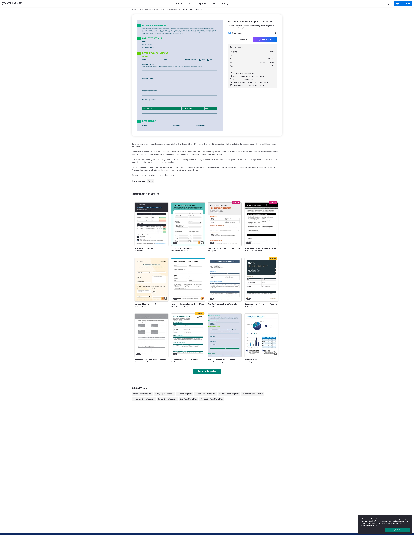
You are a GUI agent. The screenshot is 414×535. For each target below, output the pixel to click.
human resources (174, 9)
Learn (214, 3)
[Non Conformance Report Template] (225, 279)
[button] (240, 39)
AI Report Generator (145, 9)
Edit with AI (266, 39)
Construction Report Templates (212, 399)
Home (134, 9)
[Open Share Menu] (274, 33)
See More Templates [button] (207, 371)
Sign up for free (403, 3)
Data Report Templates (188, 399)
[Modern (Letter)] (261, 335)
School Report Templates (167, 399)
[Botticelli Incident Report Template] (225, 335)
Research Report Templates (206, 394)
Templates (201, 3)
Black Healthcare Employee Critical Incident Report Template (261, 248)
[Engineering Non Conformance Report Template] (261, 279)
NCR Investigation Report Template (185, 359)
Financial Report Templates (229, 394)
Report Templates (160, 9)
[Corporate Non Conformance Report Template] (225, 224)
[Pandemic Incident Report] (188, 224)
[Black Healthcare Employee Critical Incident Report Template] (261, 224)
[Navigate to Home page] (12, 3)
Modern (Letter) (251, 359)
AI (190, 3)
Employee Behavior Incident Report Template (188, 304)
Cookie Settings (373, 530)
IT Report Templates (184, 394)
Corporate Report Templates (253, 394)
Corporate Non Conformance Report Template (225, 248)
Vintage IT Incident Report (145, 304)
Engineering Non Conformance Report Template (261, 304)
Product (180, 3)
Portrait (150, 181)
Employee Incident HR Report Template (150, 359)
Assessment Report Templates (143, 399)
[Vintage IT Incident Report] (151, 279)
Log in (388, 3)
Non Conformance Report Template (222, 304)
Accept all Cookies (398, 530)
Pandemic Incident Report (181, 248)
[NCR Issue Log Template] (151, 224)
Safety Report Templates (164, 394)
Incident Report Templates (142, 394)
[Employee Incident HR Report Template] (151, 335)
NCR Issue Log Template (145, 248)
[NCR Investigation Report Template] (188, 335)
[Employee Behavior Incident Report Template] (188, 279)
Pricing (225, 3)
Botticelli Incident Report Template (222, 359)
